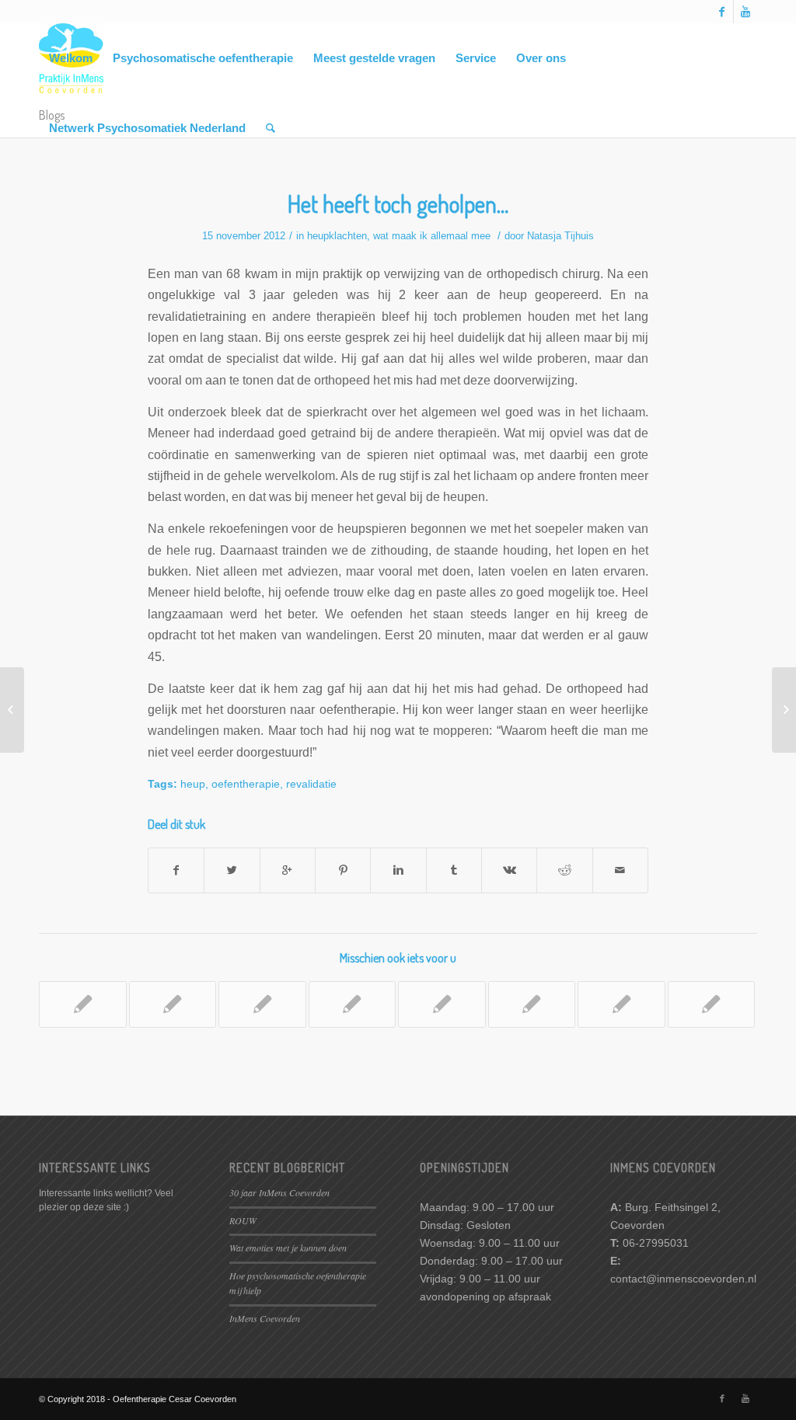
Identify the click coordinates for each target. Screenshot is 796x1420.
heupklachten (337, 236)
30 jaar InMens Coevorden (279, 1192)
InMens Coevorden (264, 1318)
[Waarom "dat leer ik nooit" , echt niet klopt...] (173, 1004)
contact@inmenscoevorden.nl (683, 1278)
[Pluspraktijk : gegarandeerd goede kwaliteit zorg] (712, 1004)
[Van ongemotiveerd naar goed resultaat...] (532, 1004)
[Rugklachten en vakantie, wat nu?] (442, 1004)
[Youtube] (745, 11)
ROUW (243, 1220)
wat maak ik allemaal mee (432, 236)
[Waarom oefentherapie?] (352, 1004)
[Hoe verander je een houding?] (262, 1004)
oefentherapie (245, 784)
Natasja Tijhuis (560, 236)
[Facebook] (721, 11)
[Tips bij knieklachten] (12, 710)
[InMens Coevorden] (621, 1004)
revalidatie (311, 784)
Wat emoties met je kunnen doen (288, 1247)
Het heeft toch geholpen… (398, 203)
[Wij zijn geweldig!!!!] (83, 1004)
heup (192, 784)
